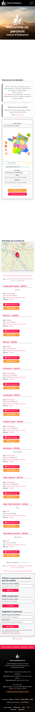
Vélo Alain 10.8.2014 (11, 533)
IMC (32, 699)
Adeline (7, 401)
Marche (9, 320)
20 (23, 280)
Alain (6, 513)
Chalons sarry (9, 422)
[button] (18, 255)
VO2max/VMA (24, 699)
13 (28, 279)
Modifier (11, 605)
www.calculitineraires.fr (17, 660)
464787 (17, 368)
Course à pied (11, 293)
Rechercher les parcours (18, 194)
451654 (20, 422)
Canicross (13, 709)
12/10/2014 (7, 368)
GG (6, 322)
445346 (25, 504)
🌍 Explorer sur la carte (18, 114)
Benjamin (7, 484)
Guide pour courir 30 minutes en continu (18, 691)
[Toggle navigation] (31, 3)
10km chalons (9, 477)
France (24, 297)
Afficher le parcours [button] (12, 304)
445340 (25, 533)
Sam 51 (7, 428)
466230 (14, 342)
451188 (16, 448)
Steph (6, 295)
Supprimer (11, 626)
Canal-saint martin (11, 286)
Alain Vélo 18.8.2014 (11, 504)
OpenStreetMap (24, 270)
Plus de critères (17, 190)
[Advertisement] (17, 60)
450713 (20, 477)
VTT (8, 511)
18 (18, 280)
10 (22, 279)
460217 (17, 395)
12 (26, 279)
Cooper (5, 699)
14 (31, 279)
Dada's (7, 457)
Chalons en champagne (12, 297)
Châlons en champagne (12, 324)
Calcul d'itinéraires (13, 3)
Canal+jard (7, 395)
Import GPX (24, 647)
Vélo (23, 707)
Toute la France (11, 162)
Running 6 (7, 448)
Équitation (21, 709)
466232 (15, 315)
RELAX (6, 342)
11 (24, 279)
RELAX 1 (7, 315)
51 (20, 297)
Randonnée (17, 707)
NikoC (6, 375)
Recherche (17, 647)
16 (13, 280)
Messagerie (12, 308)
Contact (31, 647)
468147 (24, 286)
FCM (17, 699)
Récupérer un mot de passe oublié (11, 633)
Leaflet (13, 270)
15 (11, 280)
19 (20, 280)
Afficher (11, 590)
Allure (11, 699)
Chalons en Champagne (12, 377)
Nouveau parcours (7, 647)
